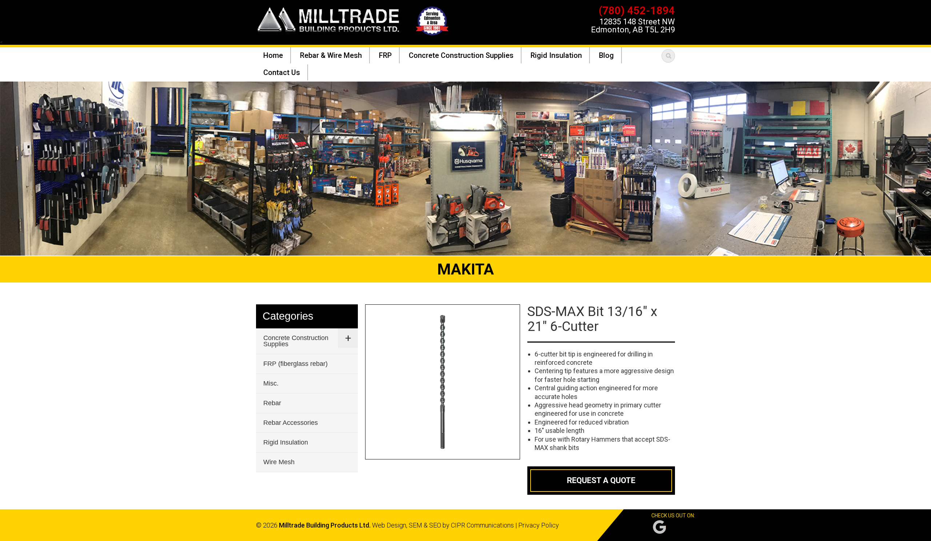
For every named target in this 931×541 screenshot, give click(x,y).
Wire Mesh (279, 462)
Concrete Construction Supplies (295, 341)
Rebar (272, 403)
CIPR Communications (482, 525)
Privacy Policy (538, 525)
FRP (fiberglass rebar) (295, 363)
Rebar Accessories (290, 422)
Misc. (271, 383)
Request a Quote (601, 480)
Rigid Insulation (285, 442)
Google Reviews (659, 527)
